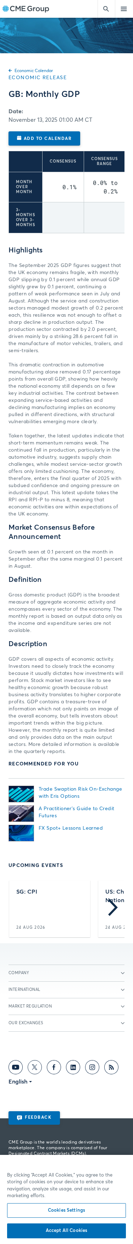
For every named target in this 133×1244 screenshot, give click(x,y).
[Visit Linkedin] (73, 1068)
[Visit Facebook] (54, 1068)
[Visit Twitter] (35, 1068)
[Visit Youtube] (16, 1068)
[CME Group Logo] (25, 9)
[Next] (112, 909)
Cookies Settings (66, 1210)
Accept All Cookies (66, 1230)
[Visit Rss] (111, 1068)
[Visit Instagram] (92, 1068)
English (18, 1082)
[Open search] (106, 9)
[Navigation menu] (124, 9)
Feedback (38, 1117)
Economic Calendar (34, 71)
